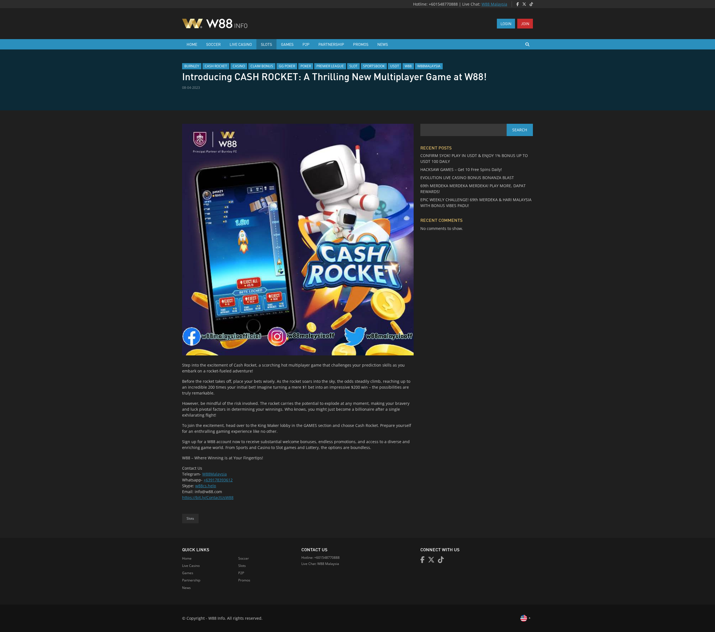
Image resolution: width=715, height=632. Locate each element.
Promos (360, 44)
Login (505, 23)
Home (192, 44)
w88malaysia (428, 66)
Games (287, 44)
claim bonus (262, 66)
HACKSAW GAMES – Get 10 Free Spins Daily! (461, 169)
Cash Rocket (216, 66)
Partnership (331, 44)
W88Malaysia (214, 474)
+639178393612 (218, 480)
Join (525, 23)
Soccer (213, 44)
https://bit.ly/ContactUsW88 (207, 497)
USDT (394, 66)
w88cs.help (205, 485)
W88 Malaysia (494, 4)
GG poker (287, 66)
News (382, 44)
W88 (408, 66)
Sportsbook (374, 66)
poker (306, 66)
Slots (266, 44)
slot (353, 66)
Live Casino (241, 44)
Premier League (330, 66)
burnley (191, 66)
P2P (305, 44)
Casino (239, 66)
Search (519, 129)
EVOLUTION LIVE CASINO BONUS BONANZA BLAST (467, 177)
